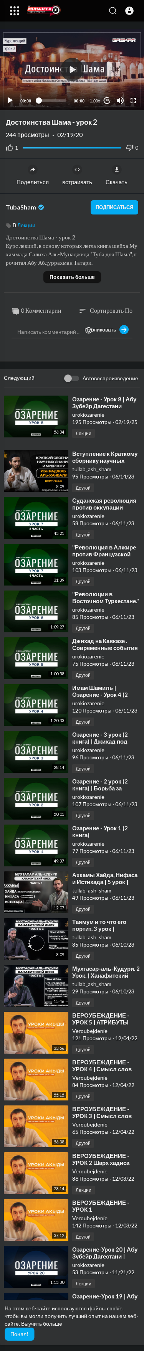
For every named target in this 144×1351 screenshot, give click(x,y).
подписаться (114, 207)
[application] (72, 69)
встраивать (77, 181)
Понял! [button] (19, 1334)
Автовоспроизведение (110, 378)
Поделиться (33, 181)
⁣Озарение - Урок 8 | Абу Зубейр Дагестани (104, 402)
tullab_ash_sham (91, 469)
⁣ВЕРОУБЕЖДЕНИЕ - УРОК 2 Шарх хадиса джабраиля (100, 1162)
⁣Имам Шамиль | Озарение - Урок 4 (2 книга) (100, 694)
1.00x (95, 101)
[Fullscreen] (133, 100)
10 (107, 100)
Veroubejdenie (90, 1031)
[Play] (10, 100)
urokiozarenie (88, 414)
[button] (129, 10)
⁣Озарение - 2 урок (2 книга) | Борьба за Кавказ (100, 788)
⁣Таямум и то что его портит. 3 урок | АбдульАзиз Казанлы (102, 928)
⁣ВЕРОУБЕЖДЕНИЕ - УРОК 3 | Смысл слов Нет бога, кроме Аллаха (104, 1115)
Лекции (26, 225)
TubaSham (21, 207)
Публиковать (101, 329)
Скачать (116, 181)
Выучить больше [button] (41, 1323)
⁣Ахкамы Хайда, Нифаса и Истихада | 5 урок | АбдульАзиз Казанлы (104, 881)
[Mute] (120, 100)
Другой (83, 488)
